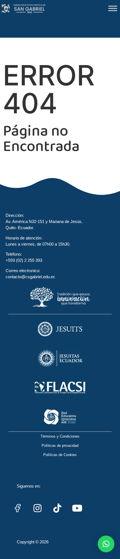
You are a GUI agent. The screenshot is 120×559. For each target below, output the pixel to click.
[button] (106, 544)
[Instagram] (37, 508)
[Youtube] (77, 508)
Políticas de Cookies (60, 455)
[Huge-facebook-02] (17, 508)
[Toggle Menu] (112, 8)
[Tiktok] (57, 508)
